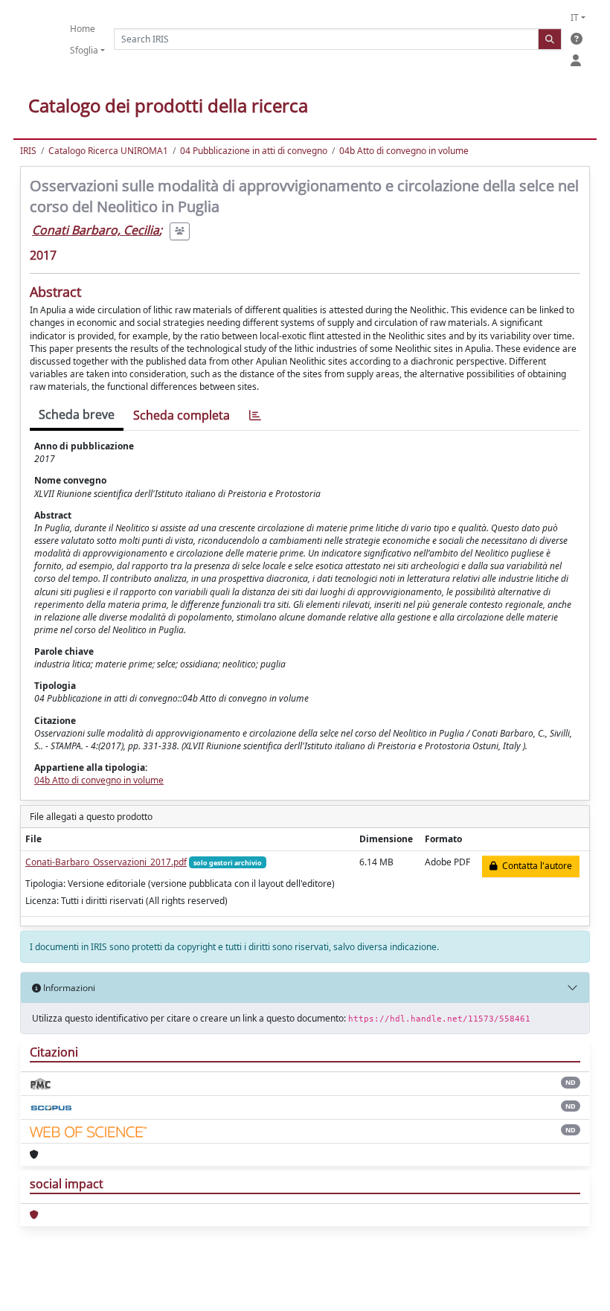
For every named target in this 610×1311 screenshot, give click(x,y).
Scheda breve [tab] (77, 414)
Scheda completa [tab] (181, 415)
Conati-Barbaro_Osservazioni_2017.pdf (106, 862)
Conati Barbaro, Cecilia (95, 230)
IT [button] (575, 17)
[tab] (255, 415)
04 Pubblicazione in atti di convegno (253, 150)
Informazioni (68, 987)
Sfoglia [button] (84, 50)
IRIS (28, 150)
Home (82, 28)
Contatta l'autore (535, 865)
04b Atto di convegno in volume (404, 150)
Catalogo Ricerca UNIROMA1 (108, 150)
